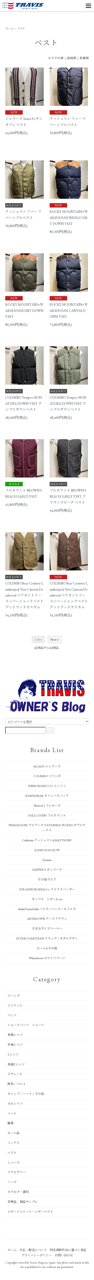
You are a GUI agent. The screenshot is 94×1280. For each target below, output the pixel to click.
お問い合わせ (64, 1255)
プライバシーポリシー (36, 1255)
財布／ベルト (16, 1084)
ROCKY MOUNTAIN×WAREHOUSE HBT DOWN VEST (24, 310)
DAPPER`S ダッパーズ (47, 870)
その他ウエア (47, 879)
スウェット (15, 1074)
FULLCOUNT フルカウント (47, 815)
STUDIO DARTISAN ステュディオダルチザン (47, 938)
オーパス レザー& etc (47, 899)
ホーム (9, 28)
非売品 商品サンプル (22, 1202)
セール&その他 (47, 948)
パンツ (12, 1015)
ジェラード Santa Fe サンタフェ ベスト (23, 121)
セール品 (13, 1133)
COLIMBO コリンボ (47, 776)
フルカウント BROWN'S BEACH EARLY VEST (23, 493)
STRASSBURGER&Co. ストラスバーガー (47, 889)
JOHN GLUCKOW (47, 850)
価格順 (71, 58)
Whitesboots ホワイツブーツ (47, 958)
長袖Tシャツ (16, 1064)
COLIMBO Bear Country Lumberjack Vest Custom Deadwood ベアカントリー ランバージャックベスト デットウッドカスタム (24, 595)
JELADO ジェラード (47, 766)
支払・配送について (33, 1250)
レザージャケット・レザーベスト (30, 1212)
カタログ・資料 (18, 1192)
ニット (11, 1113)
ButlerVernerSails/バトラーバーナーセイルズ (47, 909)
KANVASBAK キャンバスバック (47, 796)
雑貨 (10, 1123)
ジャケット (15, 1005)
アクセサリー (16, 1172)
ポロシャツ (15, 1104)
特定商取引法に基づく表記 (68, 1250)
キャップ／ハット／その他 (25, 1094)
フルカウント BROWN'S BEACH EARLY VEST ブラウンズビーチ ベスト (68, 496)
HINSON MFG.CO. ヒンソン (47, 786)
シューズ (13, 1163)
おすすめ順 (55, 58)
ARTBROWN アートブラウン (47, 919)
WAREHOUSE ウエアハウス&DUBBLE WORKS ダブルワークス (47, 827)
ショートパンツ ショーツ (25, 1025)
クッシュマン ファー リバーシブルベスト (68, 121)
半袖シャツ (15, 1045)
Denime (47, 860)
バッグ (12, 1182)
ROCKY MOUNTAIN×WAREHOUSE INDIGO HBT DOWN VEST (69, 217)
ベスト (21, 28)
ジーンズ (13, 996)
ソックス (13, 1143)
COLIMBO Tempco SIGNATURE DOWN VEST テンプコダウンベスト (23, 403)
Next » (54, 639)
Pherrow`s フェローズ (47, 806)
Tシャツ (13, 1054)
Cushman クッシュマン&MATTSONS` (47, 840)
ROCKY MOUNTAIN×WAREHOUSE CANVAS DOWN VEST (69, 310)
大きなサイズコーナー (47, 928)
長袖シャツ (15, 1035)
